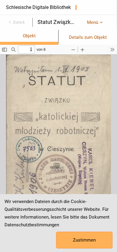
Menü (92, 22)
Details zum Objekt (88, 37)
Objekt (29, 36)
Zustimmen (84, 240)
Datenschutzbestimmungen (31, 225)
